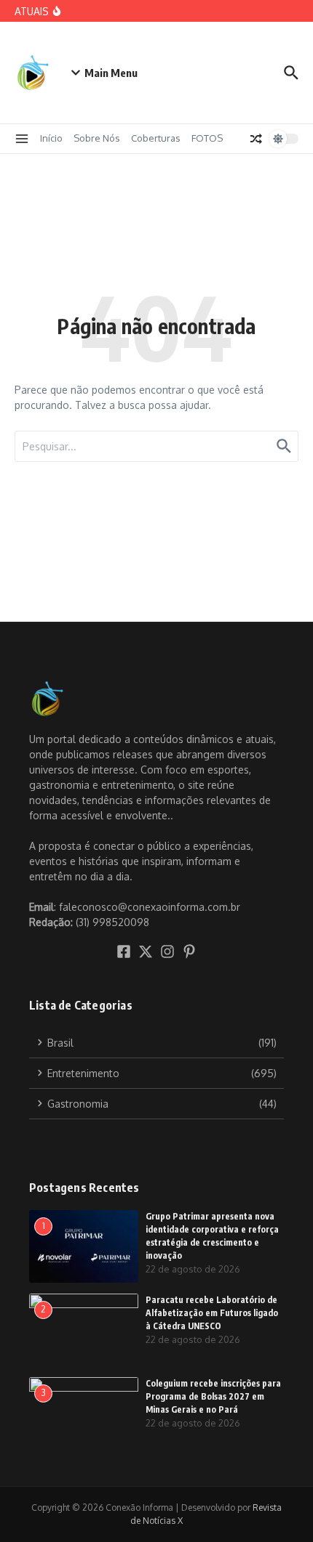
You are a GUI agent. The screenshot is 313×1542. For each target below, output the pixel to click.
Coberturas (156, 138)
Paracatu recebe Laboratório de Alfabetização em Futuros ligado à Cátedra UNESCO (212, 1312)
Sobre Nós (97, 138)
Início (51, 138)
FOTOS (207, 138)
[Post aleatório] (256, 139)
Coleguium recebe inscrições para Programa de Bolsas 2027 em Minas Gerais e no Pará (213, 1396)
